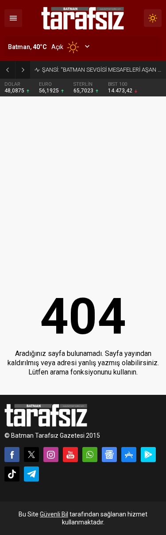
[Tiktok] (11, 474)
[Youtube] (70, 454)
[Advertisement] (83, 184)
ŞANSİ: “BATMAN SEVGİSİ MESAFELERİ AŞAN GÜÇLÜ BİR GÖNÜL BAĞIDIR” (102, 69)
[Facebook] (11, 454)
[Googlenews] (109, 454)
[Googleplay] (148, 454)
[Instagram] (50, 454)
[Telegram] (31, 474)
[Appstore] (128, 454)
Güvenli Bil (54, 514)
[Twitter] (31, 454)
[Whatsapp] (89, 454)
